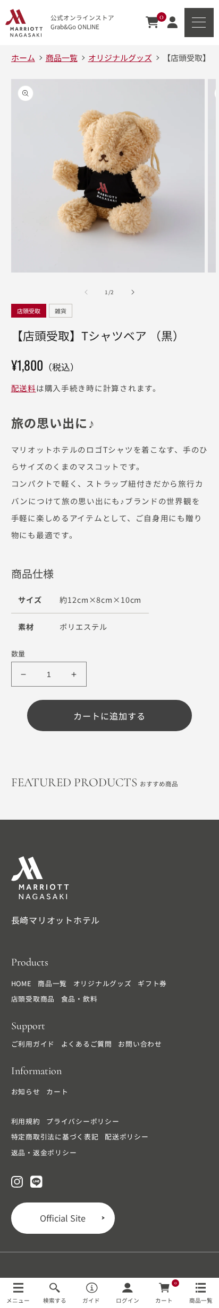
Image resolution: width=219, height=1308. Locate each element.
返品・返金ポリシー (44, 1152)
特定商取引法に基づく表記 (55, 1137)
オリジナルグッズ (102, 983)
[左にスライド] (86, 292)
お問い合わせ (140, 1044)
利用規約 (25, 1121)
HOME (21, 983)
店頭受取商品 (33, 999)
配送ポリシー (127, 1137)
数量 (18, 653)
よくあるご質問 (86, 1044)
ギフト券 (152, 983)
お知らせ (25, 1091)
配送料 (23, 387)
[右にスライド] (133, 292)
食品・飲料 (79, 999)
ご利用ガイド (33, 1044)
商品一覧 (52, 983)
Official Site (63, 1218)
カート (57, 1091)
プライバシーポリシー (83, 1121)
